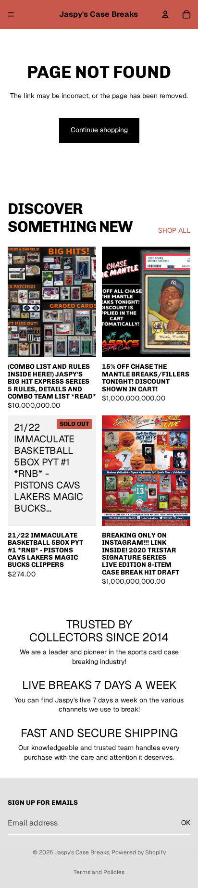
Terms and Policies (99, 872)
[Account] (165, 14)
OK (185, 822)
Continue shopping (99, 129)
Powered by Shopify (138, 852)
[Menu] (11, 14)
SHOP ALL (174, 230)
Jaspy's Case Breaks (81, 852)
